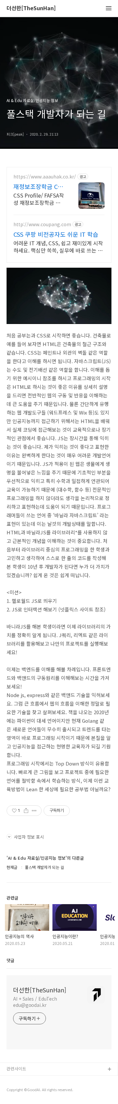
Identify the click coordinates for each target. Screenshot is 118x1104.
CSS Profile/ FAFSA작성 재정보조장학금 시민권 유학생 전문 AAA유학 (39, 198)
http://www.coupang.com (42, 224)
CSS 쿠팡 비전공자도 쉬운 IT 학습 (55, 234)
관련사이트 (16, 1068)
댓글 (10, 960)
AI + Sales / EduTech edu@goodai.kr (35, 1001)
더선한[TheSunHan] (31, 8)
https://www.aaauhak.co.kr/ (44, 176)
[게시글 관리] (34, 811)
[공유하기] (26, 811)
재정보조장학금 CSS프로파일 (38, 186)
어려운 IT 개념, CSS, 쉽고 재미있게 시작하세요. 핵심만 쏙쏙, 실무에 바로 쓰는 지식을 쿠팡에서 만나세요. (58, 246)
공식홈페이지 (18, 1080)
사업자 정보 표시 (29, 837)
